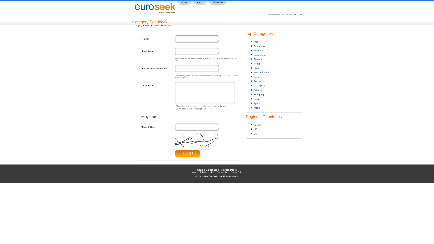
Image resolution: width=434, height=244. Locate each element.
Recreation (259, 81)
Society (257, 99)
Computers (259, 55)
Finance (258, 59)
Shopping (259, 94)
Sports (257, 103)
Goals (200, 170)
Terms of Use (222, 172)
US (255, 133)
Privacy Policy (237, 172)
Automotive (260, 46)
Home (184, 2)
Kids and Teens (262, 72)
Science (258, 90)
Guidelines (211, 170)
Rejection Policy (228, 170)
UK (255, 129)
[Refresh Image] (216, 139)
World (257, 107)
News (257, 77)
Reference (259, 85)
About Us (195, 172)
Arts (256, 41)
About (200, 2)
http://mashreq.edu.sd (163, 25)
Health (257, 63)
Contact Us (218, 2)
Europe (257, 125)
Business (258, 50)
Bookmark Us (208, 172)
